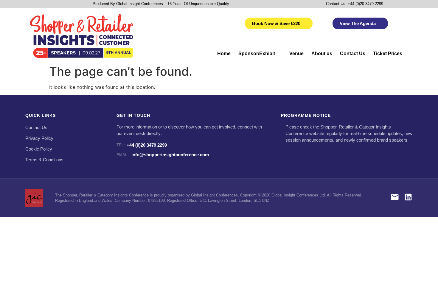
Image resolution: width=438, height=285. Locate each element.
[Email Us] (394, 198)
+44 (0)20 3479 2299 (142, 145)
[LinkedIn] (408, 198)
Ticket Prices (387, 53)
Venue (296, 53)
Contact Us (352, 53)
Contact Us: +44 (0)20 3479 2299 (354, 3)
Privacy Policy (39, 138)
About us (321, 53)
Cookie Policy (38, 149)
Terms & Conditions (44, 159)
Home (224, 53)
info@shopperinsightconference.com (163, 154)
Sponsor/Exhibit (256, 53)
